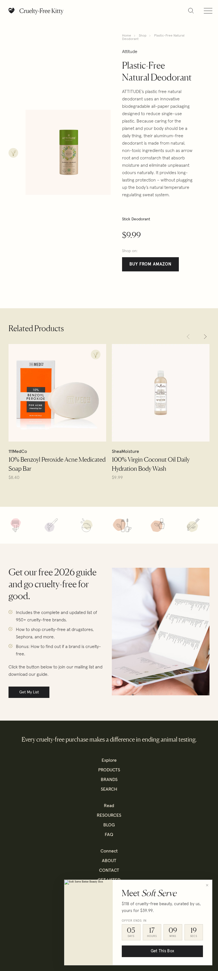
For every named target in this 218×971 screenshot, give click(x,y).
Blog (109, 825)
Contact (109, 870)
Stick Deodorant (136, 219)
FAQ (109, 834)
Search (109, 789)
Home (126, 35)
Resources (109, 815)
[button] (188, 336)
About (109, 860)
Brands (109, 779)
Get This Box (162, 951)
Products (109, 770)
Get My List (29, 692)
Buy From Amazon (150, 264)
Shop (142, 35)
